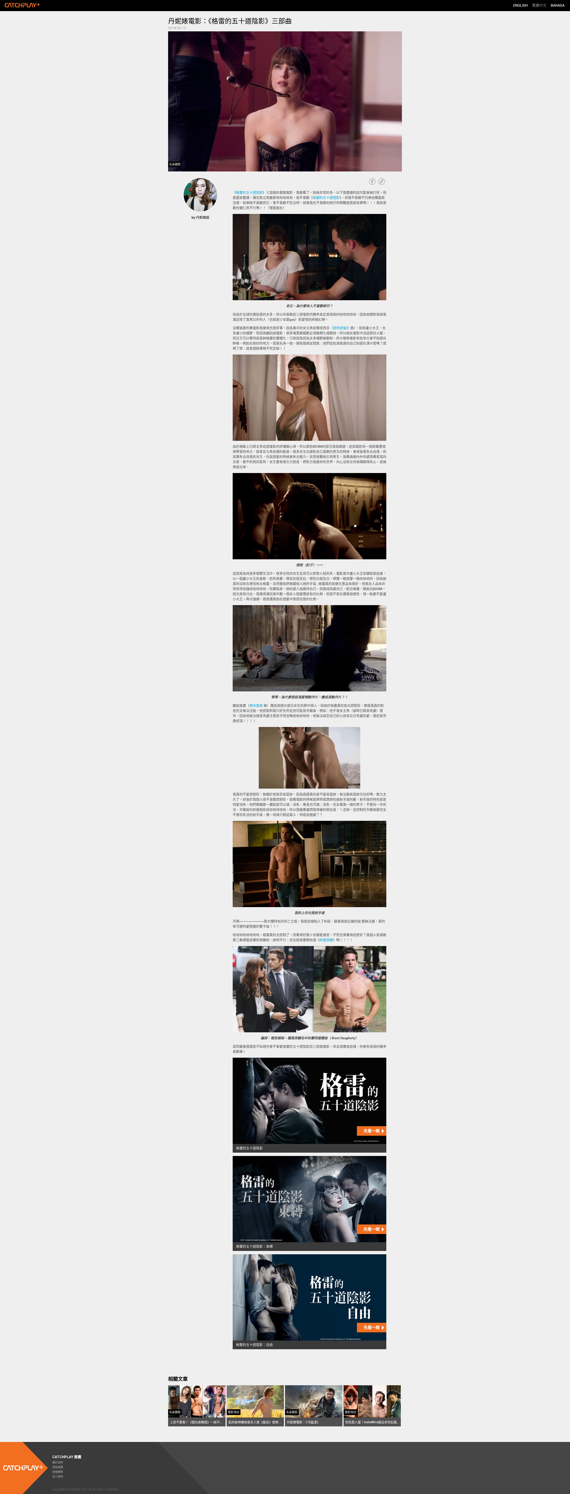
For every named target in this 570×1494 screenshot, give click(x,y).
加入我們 (57, 1476)
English (520, 5)
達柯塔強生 (341, 328)
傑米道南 (256, 706)
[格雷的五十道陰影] (309, 1105)
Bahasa (557, 5)
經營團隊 (57, 1472)
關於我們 (57, 1462)
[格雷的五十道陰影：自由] (309, 1301)
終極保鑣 (326, 940)
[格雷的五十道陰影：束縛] (309, 1203)
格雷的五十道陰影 (249, 193)
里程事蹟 (57, 1467)
